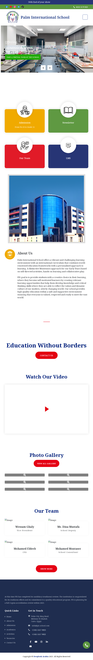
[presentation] (43, 67)
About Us (10, 620)
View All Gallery (46, 463)
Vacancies (11, 638)
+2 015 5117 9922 (39, 634)
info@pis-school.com (40, 625)
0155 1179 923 (82, 7)
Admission (11, 625)
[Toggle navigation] (85, 17)
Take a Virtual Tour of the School (22, 56)
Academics (11, 629)
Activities (10, 633)
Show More (46, 568)
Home (9, 616)
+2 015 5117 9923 (39, 629)
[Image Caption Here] (25, 475)
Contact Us (46, 355)
